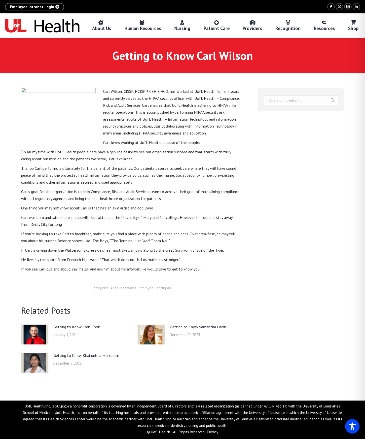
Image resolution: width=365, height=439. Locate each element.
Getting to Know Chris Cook (76, 326)
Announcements (123, 288)
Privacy (212, 432)
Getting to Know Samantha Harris (198, 326)
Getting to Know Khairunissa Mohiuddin (86, 355)
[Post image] (34, 334)
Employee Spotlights (154, 288)
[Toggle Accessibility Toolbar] (352, 426)
